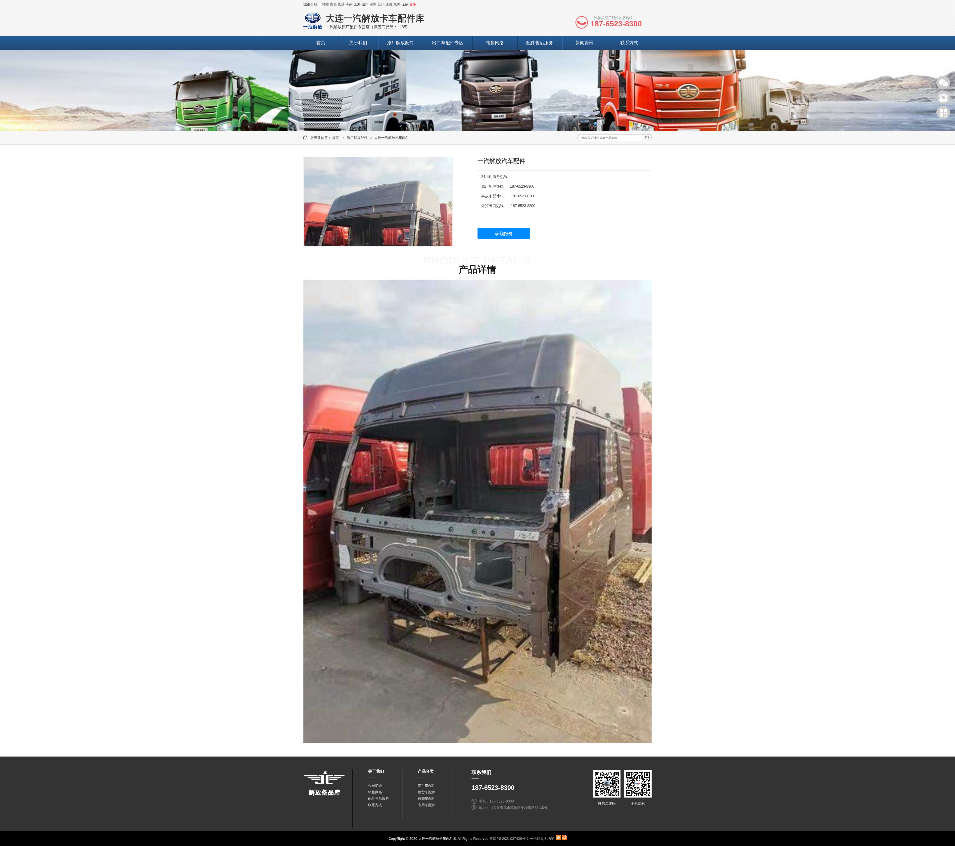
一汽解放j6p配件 (542, 839)
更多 (412, 4)
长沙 (341, 4)
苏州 (381, 4)
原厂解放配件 (400, 42)
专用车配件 (426, 805)
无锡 (404, 4)
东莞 (396, 4)
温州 (365, 4)
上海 (357, 4)
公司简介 (375, 786)
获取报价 (504, 233)
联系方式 (629, 42)
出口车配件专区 (447, 42)
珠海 (388, 4)
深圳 (373, 4)
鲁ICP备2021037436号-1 (509, 839)
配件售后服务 (539, 42)
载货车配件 (426, 792)
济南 (349, 4)
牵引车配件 (426, 786)
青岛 (333, 4)
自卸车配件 (426, 799)
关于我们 (358, 42)
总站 (325, 4)
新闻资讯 (584, 42)
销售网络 (495, 42)
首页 (320, 42)
